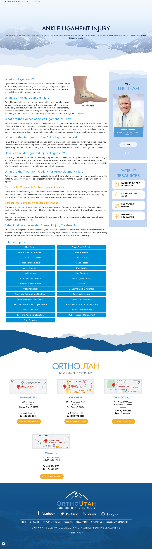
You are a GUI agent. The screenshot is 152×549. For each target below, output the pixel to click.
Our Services (89, 35)
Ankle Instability (30, 268)
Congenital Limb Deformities (81, 289)
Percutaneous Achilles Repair (30, 299)
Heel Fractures (30, 273)
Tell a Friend (82, 522)
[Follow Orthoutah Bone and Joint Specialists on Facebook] (46, 513)
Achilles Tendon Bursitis (30, 283)
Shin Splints (81, 268)
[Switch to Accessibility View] (4, 544)
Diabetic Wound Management (81, 315)
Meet (128, 86)
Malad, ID (51, 453)
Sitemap (57, 522)
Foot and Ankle (105, 35)
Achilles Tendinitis (30, 309)
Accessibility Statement (117, 522)
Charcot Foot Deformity (81, 309)
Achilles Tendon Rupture (30, 263)
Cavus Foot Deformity (81, 247)
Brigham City (28, 397)
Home (23, 522)
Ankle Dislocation (30, 289)
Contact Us (96, 522)
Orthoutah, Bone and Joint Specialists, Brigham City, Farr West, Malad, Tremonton (43, 35)
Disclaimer (34, 522)
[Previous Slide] (125, 153)
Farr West (75, 397)
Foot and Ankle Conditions (126, 35)
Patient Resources (128, 173)
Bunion (81, 283)
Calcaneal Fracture (81, 294)
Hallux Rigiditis (81, 252)
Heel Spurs (30, 247)
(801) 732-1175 (76, 413)
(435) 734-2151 (29, 413)
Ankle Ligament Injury (81, 278)
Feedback (68, 522)
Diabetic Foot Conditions (82, 299)
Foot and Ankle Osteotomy (30, 252)
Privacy (46, 522)
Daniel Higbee (128, 131)
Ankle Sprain (82, 257)
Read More (128, 145)
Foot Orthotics (30, 320)
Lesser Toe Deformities (30, 257)
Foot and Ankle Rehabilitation (30, 315)
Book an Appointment (29, 421)
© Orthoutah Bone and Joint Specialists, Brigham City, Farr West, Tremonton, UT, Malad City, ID (76, 528)
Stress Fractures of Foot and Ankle (82, 304)
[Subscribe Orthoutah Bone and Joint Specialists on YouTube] (89, 513)
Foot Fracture (81, 273)
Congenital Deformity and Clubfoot (30, 294)
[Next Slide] (129, 153)
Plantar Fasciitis (82, 263)
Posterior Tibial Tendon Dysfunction (30, 304)
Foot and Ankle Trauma (30, 278)
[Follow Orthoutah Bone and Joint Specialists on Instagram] (110, 514)
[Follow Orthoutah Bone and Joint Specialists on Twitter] (69, 513)
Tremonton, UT (123, 397)
